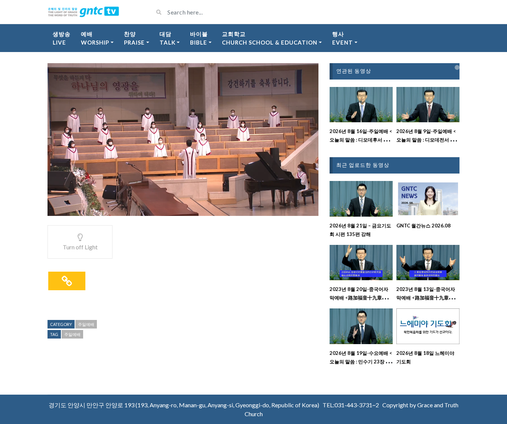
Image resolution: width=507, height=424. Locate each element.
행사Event (342, 38)
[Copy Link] (66, 281)
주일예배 (86, 324)
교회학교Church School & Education (269, 38)
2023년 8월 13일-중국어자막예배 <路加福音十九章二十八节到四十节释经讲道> (427, 297)
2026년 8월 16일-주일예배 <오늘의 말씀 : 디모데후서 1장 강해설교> (361, 139)
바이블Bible (199, 38)
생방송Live (62, 38)
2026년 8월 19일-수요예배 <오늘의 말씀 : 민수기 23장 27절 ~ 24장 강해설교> (361, 361)
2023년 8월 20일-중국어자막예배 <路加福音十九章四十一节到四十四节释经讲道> (361, 297)
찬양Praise (134, 38)
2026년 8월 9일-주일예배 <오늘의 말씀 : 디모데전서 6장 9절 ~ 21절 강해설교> (427, 139)
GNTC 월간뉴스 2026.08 (423, 226)
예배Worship (95, 38)
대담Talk (168, 38)
